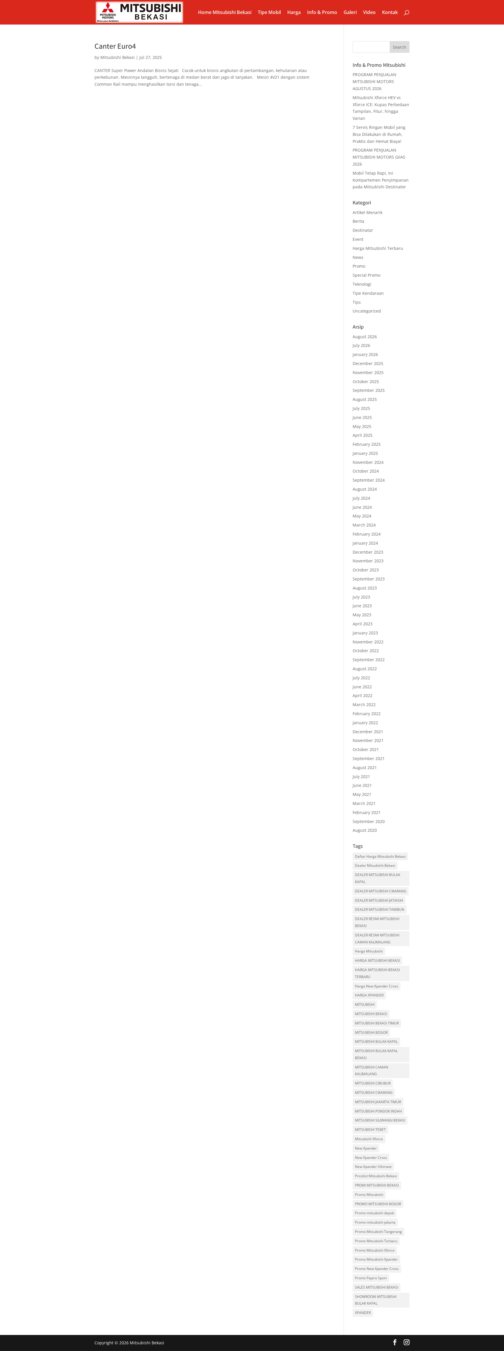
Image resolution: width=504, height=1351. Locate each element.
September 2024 (369, 480)
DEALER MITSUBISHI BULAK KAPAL (377, 878)
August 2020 (365, 830)
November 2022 (368, 642)
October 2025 (366, 381)
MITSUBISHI (364, 1004)
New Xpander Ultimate (373, 1166)
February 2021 (367, 812)
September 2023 (369, 579)
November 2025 (368, 372)
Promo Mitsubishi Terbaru (376, 1240)
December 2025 (368, 363)
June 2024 (362, 507)
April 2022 (362, 695)
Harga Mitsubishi (369, 951)
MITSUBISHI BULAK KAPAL (376, 1041)
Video (369, 12)
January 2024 (365, 543)
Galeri (350, 12)
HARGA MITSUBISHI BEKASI (377, 960)
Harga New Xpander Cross (376, 986)
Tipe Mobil (269, 12)
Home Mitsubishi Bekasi (224, 12)
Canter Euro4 (115, 46)
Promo (359, 266)
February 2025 (367, 444)
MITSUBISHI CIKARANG (374, 1092)
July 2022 (361, 677)
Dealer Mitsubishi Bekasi (375, 865)
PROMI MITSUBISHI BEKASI (377, 1185)
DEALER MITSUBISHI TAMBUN (379, 909)
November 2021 (368, 740)
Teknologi (362, 284)
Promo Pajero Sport (371, 1277)
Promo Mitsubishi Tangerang (378, 1231)
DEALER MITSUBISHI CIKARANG (380, 891)
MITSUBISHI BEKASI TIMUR (377, 1023)
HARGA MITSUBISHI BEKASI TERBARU (377, 973)
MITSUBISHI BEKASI (371, 1013)
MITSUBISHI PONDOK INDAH (378, 1111)
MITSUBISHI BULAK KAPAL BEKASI (376, 1054)
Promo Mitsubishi (369, 1194)
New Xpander (366, 1148)
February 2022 (367, 713)
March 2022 (364, 704)
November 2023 (368, 561)
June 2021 (362, 785)
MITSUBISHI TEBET (370, 1129)
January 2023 (365, 633)
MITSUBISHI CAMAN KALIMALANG (371, 1071)
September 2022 (369, 659)
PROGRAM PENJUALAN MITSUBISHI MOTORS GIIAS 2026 (379, 157)
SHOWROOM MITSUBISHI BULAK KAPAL (375, 1300)
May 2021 (362, 794)
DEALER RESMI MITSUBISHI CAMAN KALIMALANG (377, 939)
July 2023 (361, 597)
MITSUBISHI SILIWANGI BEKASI (380, 1120)
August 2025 (365, 399)
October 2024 (366, 471)
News (358, 257)
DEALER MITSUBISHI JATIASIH (379, 900)
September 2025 (369, 390)
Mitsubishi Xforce (369, 1138)
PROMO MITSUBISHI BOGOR (378, 1203)
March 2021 (364, 803)
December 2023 (368, 552)
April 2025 (362, 435)
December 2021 (368, 731)
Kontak (390, 12)
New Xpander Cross (371, 1157)
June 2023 (362, 605)
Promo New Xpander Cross (377, 1268)
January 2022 (365, 722)
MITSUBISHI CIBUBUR (373, 1083)
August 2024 (365, 489)
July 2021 (361, 776)
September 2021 (369, 758)
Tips (357, 302)
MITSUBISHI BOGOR (371, 1032)
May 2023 (362, 614)
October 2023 (366, 570)
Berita (358, 221)
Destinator (363, 230)
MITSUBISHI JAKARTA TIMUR (378, 1101)
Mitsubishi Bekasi (117, 57)
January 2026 (365, 354)
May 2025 (362, 426)
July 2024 (361, 498)
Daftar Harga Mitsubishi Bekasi (380, 856)
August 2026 (365, 336)
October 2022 (366, 650)
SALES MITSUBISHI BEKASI (376, 1287)
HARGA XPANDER (369, 995)
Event (358, 239)
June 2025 (362, 417)
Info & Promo (322, 12)
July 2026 (361, 345)
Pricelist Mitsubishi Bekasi (376, 1175)
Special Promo (366, 275)
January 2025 (365, 453)
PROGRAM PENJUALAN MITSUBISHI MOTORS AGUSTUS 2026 (374, 81)
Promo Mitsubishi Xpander (376, 1259)
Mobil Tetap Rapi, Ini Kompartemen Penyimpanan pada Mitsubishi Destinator (381, 180)
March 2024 (364, 525)
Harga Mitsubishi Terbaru (378, 248)
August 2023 (365, 588)
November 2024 (368, 462)
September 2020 (369, 821)
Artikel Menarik (367, 212)
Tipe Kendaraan (368, 293)
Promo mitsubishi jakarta (375, 1222)
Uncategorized (367, 311)
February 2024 (367, 534)
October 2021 (366, 749)
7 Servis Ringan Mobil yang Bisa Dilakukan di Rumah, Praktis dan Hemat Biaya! (379, 134)
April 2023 (362, 624)
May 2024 (362, 516)
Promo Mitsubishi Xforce (375, 1250)
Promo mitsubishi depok (374, 1212)
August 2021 (365, 767)
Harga (294, 12)
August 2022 (365, 668)
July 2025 (361, 408)
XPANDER (363, 1312)
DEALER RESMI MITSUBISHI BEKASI (377, 922)
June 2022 (362, 686)
